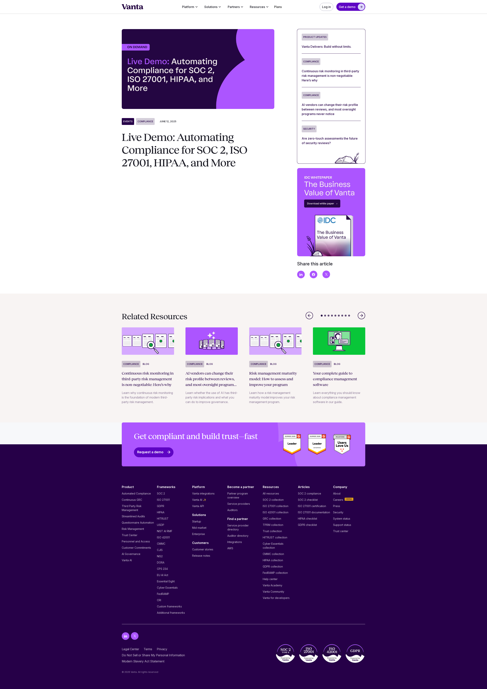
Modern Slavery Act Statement (143, 661)
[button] (190, 7)
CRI (159, 600)
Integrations (234, 542)
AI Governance (131, 554)
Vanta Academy (272, 585)
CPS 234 (162, 568)
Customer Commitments (136, 547)
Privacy (162, 649)
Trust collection (272, 531)
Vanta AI (127, 560)
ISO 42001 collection (275, 512)
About (337, 493)
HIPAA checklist (307, 518)
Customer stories (202, 549)
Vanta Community (273, 591)
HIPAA (160, 512)
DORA (160, 562)
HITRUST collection (275, 537)
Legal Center (130, 649)
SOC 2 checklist (308, 499)
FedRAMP (163, 593)
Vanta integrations (203, 493)
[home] (132, 7)
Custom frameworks (169, 606)
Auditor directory (237, 535)
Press (336, 506)
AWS (230, 548)
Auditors (232, 510)
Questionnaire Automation (138, 522)
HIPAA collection (273, 560)
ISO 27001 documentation (314, 512)
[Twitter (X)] (134, 636)
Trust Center (129, 535)
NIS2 (160, 556)
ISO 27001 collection (275, 506)
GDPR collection (273, 566)
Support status (342, 524)
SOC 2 (161, 493)
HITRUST (163, 518)
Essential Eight (166, 581)
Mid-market (199, 527)
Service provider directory (238, 527)
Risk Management (133, 528)
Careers (338, 499)
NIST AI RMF (164, 531)
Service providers (238, 503)
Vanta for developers (276, 597)
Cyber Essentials (167, 587)
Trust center (340, 531)
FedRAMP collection (275, 572)
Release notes (201, 555)
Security (338, 512)
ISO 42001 (163, 537)
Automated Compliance (136, 493)
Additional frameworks (171, 612)
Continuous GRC (132, 499)
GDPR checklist (307, 524)
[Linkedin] (125, 636)
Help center (270, 579)
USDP (160, 524)
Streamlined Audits (133, 516)
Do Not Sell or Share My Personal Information (153, 655)
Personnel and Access (136, 541)
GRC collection (272, 518)
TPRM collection (273, 524)
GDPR (160, 506)
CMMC (161, 543)
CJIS (160, 550)
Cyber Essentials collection (273, 545)
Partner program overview (237, 495)
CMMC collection (273, 554)
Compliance (145, 121)
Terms (148, 649)
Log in (326, 7)
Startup (196, 521)
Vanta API (198, 506)
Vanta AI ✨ (199, 499)
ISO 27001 (163, 499)
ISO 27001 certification (312, 506)
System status (341, 518)
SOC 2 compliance (309, 493)
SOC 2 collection (273, 499)
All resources (271, 493)
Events (128, 121)
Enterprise (198, 534)
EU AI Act (162, 575)
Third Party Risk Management (132, 508)
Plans (278, 7)
